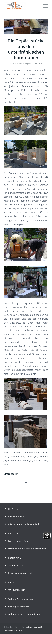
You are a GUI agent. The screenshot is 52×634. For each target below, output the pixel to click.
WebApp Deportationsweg (21, 599)
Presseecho (13, 582)
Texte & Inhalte (15, 565)
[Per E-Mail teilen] (26, 482)
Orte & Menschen (16, 589)
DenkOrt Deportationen (24, 627)
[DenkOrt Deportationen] (21, 6)
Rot (40, 63)
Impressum (13, 533)
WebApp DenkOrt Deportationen (24, 614)
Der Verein (13, 509)
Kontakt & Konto (16, 516)
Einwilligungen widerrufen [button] (21, 573)
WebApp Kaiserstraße (18, 606)
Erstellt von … (14, 557)
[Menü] (44, 6)
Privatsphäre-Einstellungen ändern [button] (25, 524)
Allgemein (29, 63)
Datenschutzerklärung (19, 541)
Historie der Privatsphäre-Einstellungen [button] (27, 548)
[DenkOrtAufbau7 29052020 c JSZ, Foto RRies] (26, 26)
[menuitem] (44, 6)
